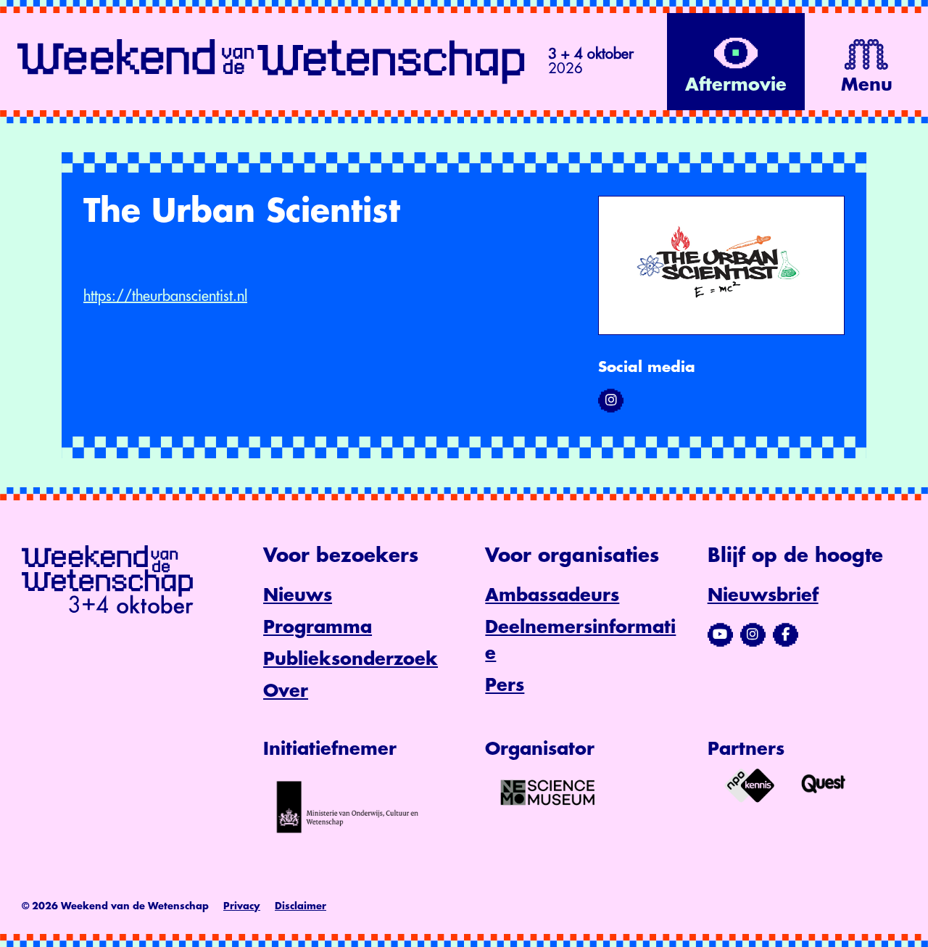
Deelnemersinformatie (580, 640)
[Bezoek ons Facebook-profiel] (785, 634)
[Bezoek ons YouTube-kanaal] (720, 634)
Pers (504, 685)
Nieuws (297, 595)
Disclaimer (300, 906)
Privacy (241, 906)
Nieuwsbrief (763, 595)
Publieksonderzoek (350, 659)
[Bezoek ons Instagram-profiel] (753, 634)
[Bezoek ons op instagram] (611, 400)
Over (285, 691)
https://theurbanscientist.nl (165, 296)
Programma (317, 627)
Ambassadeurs (552, 595)
